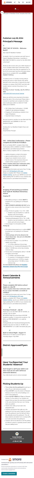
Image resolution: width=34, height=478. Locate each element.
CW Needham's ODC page (16, 171)
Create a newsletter (9, 473)
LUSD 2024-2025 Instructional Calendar (13, 93)
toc (2, 13)
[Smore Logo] (8, 2)
